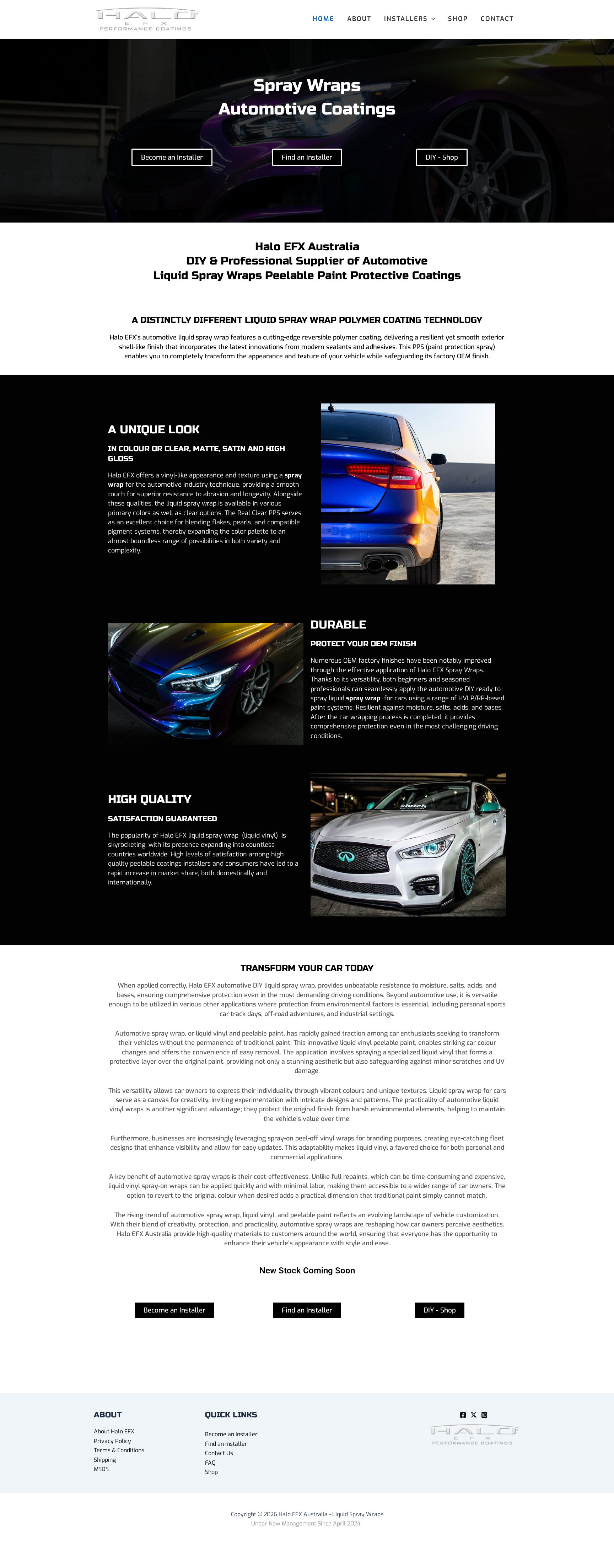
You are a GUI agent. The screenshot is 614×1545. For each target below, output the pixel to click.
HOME (323, 19)
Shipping (105, 1460)
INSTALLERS (406, 19)
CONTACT (497, 19)
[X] (473, 1415)
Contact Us (219, 1453)
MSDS (101, 1469)
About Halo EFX (114, 1431)
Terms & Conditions (119, 1450)
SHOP (458, 19)
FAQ (210, 1462)
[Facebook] (463, 1415)
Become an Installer (231, 1434)
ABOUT (359, 19)
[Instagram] (484, 1415)
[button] (431, 19)
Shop (211, 1472)
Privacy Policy (112, 1441)
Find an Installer (226, 1444)
